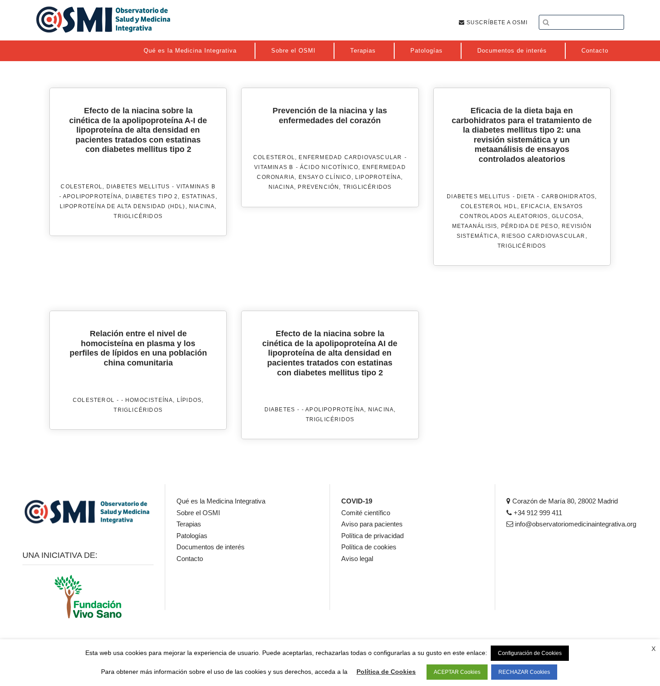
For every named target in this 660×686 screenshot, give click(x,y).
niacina (202, 206)
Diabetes (279, 409)
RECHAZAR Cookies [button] (524, 672)
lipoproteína (378, 177)
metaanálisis (474, 226)
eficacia (535, 206)
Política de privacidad (372, 535)
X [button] (653, 648)
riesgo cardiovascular (543, 236)
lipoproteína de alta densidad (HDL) (122, 206)
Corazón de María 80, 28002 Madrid (564, 501)
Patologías (191, 535)
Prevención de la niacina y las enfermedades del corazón (330, 115)
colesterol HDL (489, 206)
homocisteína (149, 400)
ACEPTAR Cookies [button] (457, 672)
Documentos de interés (210, 547)
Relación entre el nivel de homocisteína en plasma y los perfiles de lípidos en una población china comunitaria (138, 348)
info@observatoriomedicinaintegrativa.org (574, 524)
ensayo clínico (325, 177)
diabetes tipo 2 (151, 196)
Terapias (188, 524)
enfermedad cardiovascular (350, 157)
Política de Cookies (386, 671)
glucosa (567, 216)
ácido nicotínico (329, 167)
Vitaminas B (196, 186)
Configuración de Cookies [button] (530, 653)
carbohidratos (568, 196)
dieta (526, 196)
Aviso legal (357, 558)
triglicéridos (138, 216)
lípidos (189, 400)
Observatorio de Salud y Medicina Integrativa (103, 19)
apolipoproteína (92, 196)
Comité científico (365, 513)
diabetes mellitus (138, 186)
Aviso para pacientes (372, 524)
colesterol (81, 186)
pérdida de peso (529, 226)
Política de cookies (368, 547)
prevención (318, 187)
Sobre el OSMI (198, 513)
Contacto (189, 558)
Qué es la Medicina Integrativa (220, 501)
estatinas (199, 196)
